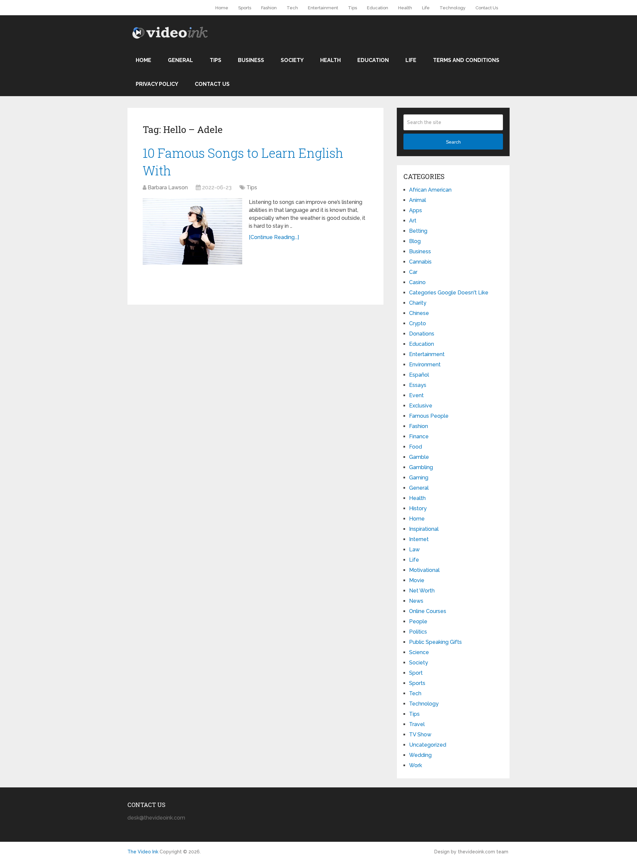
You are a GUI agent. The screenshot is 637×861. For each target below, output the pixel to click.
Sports (244, 7)
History (418, 508)
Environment (425, 364)
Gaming (418, 477)
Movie (416, 580)
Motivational (424, 570)
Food (415, 447)
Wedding (420, 755)
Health (405, 7)
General (180, 60)
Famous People (429, 416)
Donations (421, 334)
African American (430, 190)
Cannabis (420, 262)
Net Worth (422, 590)
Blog (415, 241)
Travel (417, 724)
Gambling (421, 467)
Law (414, 549)
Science (419, 652)
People (418, 621)
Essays (417, 385)
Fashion (269, 7)
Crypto (417, 323)
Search (453, 142)
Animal (417, 200)
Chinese (419, 313)
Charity (417, 303)
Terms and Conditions (466, 60)
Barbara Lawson (168, 187)
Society (292, 60)
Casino (417, 282)
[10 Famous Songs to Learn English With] (192, 231)
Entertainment (323, 7)
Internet (419, 539)
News (416, 601)
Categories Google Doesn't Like (448, 292)
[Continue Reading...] (274, 237)
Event (416, 395)
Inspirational (424, 529)
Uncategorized (427, 745)
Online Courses (427, 611)
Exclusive (420, 405)
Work (415, 765)
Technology (452, 7)
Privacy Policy (157, 84)
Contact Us (486, 7)
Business (251, 60)
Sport (416, 673)
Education (377, 7)
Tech (292, 7)
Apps (415, 210)
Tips (352, 7)
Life (426, 7)
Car (413, 272)
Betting (418, 231)
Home (221, 7)
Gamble (419, 457)
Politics (418, 632)
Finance (419, 436)
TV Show (420, 734)
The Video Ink (142, 851)
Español (419, 375)
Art (412, 220)
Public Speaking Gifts (435, 642)
